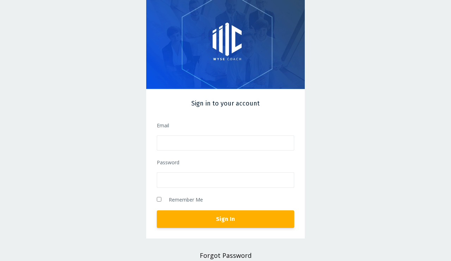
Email (163, 125)
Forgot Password (226, 255)
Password (168, 162)
